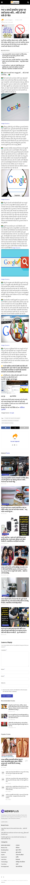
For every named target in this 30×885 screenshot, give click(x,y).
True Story (3, 864)
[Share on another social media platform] (24, 428)
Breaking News (5, 850)
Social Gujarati (9, 20)
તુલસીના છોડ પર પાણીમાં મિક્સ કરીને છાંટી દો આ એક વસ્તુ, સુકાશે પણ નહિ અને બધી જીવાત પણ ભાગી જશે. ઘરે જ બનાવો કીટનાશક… (17, 788)
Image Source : (5, 123)
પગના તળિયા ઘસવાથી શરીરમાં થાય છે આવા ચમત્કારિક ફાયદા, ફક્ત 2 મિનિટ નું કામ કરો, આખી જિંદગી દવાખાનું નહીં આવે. (11, 762)
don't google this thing (7, 423)
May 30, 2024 (4, 634)
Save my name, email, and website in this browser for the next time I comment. (15, 690)
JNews (5, 880)
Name (3, 669)
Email (3, 676)
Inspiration (4, 857)
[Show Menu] (2, 2)
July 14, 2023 (4, 483)
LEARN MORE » (4, 822)
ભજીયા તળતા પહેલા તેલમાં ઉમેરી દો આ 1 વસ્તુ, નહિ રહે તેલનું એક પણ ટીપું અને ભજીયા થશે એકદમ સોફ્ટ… (17, 772)
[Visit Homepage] (15, 2)
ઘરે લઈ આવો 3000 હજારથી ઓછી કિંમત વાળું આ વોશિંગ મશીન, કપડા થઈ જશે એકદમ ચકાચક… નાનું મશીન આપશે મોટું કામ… (15, 61)
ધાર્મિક (17, 857)
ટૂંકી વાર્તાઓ (18, 852)
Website (3, 683)
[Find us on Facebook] (1, 877)
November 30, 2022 (5, 543)
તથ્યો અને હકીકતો (19, 854)
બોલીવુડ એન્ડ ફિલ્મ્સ (20, 862)
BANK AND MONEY (5, 845)
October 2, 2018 (18, 20)
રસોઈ (17, 864)
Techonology (7, 7)
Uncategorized (5, 866)
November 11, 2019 (12, 727)
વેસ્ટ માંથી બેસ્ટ (19, 866)
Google (12, 413)
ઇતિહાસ (17, 847)
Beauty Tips (4, 847)
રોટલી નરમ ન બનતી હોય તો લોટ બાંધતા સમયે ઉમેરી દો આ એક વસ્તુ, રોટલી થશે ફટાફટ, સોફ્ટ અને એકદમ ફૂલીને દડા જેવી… (17, 780)
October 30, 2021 (12, 719)
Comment (4, 650)
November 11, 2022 (5, 575)
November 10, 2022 (5, 604)
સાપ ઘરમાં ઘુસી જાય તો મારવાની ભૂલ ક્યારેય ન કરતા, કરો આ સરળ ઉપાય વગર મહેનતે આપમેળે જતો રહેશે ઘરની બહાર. (18, 716)
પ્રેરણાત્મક (18, 859)
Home (2, 7)
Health (3, 854)
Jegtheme (3, 882)
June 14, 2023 (4, 513)
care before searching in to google (10, 420)
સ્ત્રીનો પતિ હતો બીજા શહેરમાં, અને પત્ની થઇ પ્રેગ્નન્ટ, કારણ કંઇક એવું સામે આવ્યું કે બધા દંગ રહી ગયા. (18, 724)
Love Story (3, 859)
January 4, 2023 (12, 711)
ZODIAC (18, 845)
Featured (3, 852)
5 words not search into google (12, 418)
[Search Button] (28, 2)
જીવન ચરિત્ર (18, 850)
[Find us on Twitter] (3, 877)
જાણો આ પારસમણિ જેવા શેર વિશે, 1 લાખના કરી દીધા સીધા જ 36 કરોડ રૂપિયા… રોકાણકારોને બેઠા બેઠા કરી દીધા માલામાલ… (17, 796)
